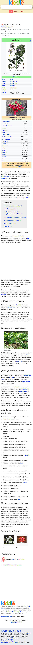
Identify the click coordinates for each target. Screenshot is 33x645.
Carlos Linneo (7, 419)
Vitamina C (4, 143)
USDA (19, 167)
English (21, 11)
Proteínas (4, 130)
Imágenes (16, 11)
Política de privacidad (6, 642)
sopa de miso (26, 381)
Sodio (3, 159)
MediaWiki (10, 639)
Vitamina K (4, 146)
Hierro (3, 150)
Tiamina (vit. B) (6, 134)
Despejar (27, 7)
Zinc (3, 161)
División (4, 81)
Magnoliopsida (13, 83)
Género (4, 90)
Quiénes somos (21, 641)
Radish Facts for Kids (18, 559)
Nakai (25, 483)
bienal (21, 236)
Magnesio (4, 152)
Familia (3, 88)
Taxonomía (16, 77)
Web (11, 11)
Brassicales (12, 85)
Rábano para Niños (6, 616)
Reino (3, 79)
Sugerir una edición (16, 622)
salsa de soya (25, 389)
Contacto (16, 642)
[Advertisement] (16, 17)
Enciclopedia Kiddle (11, 630)
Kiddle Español (5, 641)
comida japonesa (26, 375)
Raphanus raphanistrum (23, 198)
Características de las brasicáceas (12, 565)
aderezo (11, 377)
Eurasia (18, 305)
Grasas (4, 128)
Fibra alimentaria (7, 126)
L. (10, 93)
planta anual (14, 236)
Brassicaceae (13, 88)
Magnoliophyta (13, 81)
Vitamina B (5, 141)
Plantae (12, 79)
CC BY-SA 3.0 (27, 633)
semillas (3, 294)
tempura (17, 387)
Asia (27, 355)
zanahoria (19, 361)
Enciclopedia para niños (7, 27)
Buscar (30, 7)
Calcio (3, 148)
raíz (28, 238)
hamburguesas (23, 391)
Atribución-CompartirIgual (13, 612)
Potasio (4, 156)
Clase (3, 83)
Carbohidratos (6, 121)
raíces (3, 178)
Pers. (21, 463)
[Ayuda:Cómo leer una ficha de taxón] (30, 40)
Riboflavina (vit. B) (7, 137)
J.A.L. (18, 499)
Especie (4, 92)
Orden (3, 85)
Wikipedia (12, 638)
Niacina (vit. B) (6, 139)
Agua (3, 132)
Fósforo (4, 154)
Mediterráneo (11, 307)
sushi (2, 379)
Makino (27, 455)
